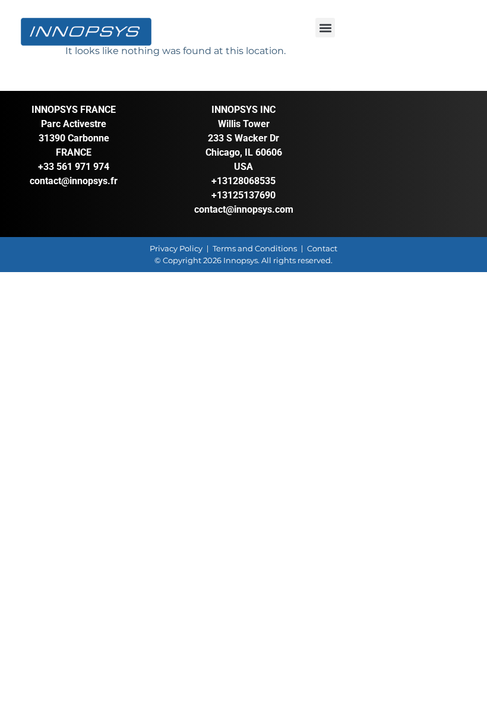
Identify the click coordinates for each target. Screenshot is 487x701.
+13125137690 (243, 195)
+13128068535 (243, 181)
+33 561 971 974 (73, 166)
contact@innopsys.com (243, 209)
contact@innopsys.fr (74, 181)
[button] (325, 27)
